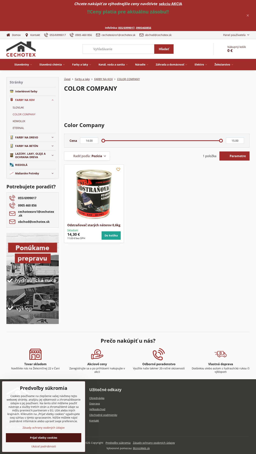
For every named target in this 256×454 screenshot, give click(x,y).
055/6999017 (126, 28)
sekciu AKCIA (170, 3)
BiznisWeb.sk (141, 448)
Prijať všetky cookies (43, 437)
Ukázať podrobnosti (43, 446)
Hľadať (164, 49)
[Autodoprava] (32, 297)
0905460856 (143, 28)
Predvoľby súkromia (118, 443)
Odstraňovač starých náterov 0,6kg (93, 225)
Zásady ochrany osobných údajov (154, 443)
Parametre (237, 156)
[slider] (103, 141)
